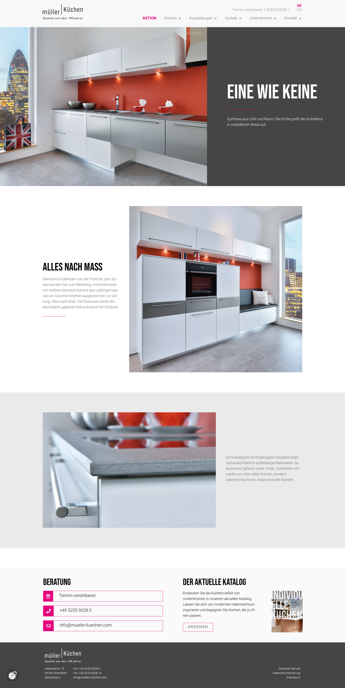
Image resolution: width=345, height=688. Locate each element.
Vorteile (231, 18)
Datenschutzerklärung (286, 673)
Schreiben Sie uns (289, 668)
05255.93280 (276, 10)
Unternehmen (261, 18)
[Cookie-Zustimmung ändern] (13, 675)
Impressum (293, 677)
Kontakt (290, 18)
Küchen (170, 18)
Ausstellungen (200, 18)
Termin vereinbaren (247, 10)
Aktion (149, 18)
